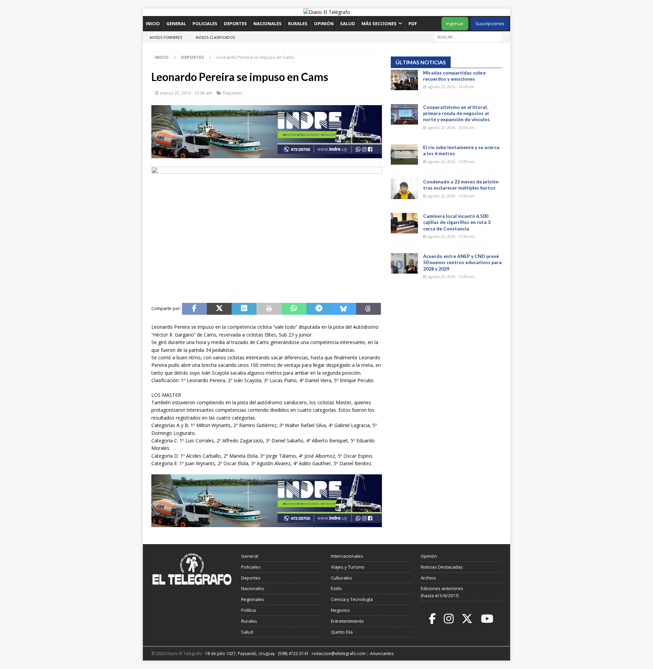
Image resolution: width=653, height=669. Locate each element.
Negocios (340, 610)
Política (248, 610)
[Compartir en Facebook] (194, 309)
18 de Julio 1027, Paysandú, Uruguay (240, 653)
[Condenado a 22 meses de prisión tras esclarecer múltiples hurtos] (404, 189)
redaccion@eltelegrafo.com (339, 653)
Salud (347, 23)
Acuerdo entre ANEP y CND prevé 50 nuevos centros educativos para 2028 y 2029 (462, 262)
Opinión (324, 23)
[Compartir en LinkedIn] (244, 309)
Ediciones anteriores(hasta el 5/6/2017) (442, 592)
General (176, 23)
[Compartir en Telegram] (318, 309)
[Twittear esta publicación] (219, 309)
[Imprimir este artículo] (268, 309)
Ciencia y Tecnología (352, 599)
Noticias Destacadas (442, 567)
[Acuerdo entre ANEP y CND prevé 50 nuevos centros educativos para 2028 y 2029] (404, 263)
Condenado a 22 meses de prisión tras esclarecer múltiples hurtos (461, 185)
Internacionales (347, 556)
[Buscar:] (468, 36)
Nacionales (267, 23)
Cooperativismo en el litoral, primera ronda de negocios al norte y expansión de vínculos (456, 113)
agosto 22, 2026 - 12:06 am (451, 86)
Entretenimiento (347, 621)
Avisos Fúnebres (166, 37)
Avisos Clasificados (215, 37)
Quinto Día (342, 632)
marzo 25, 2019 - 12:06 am (186, 93)
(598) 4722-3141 (293, 653)
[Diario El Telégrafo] (326, 12)
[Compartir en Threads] (368, 309)
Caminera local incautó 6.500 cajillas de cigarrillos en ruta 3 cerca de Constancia (456, 222)
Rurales (297, 23)
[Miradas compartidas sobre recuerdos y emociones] (404, 80)
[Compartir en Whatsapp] (294, 309)
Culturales (341, 578)
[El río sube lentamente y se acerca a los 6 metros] (404, 154)
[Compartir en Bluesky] (343, 309)
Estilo (336, 588)
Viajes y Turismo (348, 567)
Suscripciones (489, 23)
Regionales (252, 599)
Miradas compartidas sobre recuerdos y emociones (454, 76)
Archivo (428, 578)
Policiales (204, 23)
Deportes (235, 23)
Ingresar (455, 23)
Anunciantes (382, 653)
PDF (413, 23)
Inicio (153, 23)
